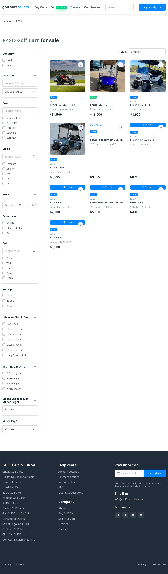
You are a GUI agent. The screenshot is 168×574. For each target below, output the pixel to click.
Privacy (142, 564)
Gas (8, 233)
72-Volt (10, 306)
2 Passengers (13, 373)
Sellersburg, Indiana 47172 (105, 144)
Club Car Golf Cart (13, 534)
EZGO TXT (56, 202)
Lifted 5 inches (14, 339)
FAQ (60, 487)
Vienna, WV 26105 (141, 144)
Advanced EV (13, 118)
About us (64, 508)
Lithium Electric (14, 228)
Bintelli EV (11, 122)
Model (6, 148)
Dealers (75, 7)
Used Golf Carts (12, 487)
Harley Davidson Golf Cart (18, 477)
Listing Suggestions (70, 492)
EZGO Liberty (98, 105)
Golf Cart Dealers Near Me (18, 539)
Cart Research (93, 7)
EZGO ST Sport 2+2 (142, 140)
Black (9, 258)
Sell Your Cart (66, 519)
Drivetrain (9, 216)
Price (5, 194)
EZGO (52, 101)
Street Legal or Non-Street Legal (16, 400)
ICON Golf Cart (11, 503)
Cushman (11, 137)
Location (8, 75)
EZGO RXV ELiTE (140, 105)
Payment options (68, 477)
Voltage (7, 289)
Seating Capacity (13, 366)
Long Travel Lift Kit (16, 355)
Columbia (11, 132)
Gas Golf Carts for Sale (16, 513)
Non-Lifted (12, 323)
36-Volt (10, 295)
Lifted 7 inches (14, 350)
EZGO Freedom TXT (62, 105)
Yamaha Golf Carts (13, 498)
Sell (58, 7)
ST (7, 178)
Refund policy (66, 482)
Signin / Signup (152, 7)
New (8, 65)
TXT (8, 183)
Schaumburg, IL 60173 (63, 172)
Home (9, 21)
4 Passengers (13, 378)
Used (9, 60)
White (9, 263)
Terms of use (158, 564)
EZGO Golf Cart (11, 492)
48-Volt (10, 300)
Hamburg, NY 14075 (62, 207)
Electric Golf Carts (13, 508)
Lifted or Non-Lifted (15, 317)
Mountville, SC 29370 (62, 242)
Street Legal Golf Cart (15, 524)
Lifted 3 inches (14, 329)
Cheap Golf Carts (12, 471)
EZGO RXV (136, 202)
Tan (8, 268)
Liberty (10, 168)
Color (6, 243)
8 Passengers (13, 388)
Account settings (68, 471)
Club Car (10, 127)
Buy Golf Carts (67, 513)
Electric (10, 222)
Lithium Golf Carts (13, 519)
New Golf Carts (11, 482)
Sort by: (123, 51)
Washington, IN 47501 (63, 109)
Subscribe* (154, 473)
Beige (9, 272)
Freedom (11, 163)
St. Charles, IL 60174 (142, 109)
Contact (63, 529)
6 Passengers (13, 383)
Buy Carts (41, 7)
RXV (8, 173)
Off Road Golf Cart (13, 529)
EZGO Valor (57, 167)
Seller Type (9, 421)
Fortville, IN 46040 (141, 207)
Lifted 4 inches (14, 334)
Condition (8, 53)
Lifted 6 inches (14, 344)
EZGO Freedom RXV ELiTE (106, 139)
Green (9, 277)
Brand (6, 103)
